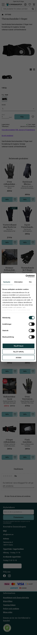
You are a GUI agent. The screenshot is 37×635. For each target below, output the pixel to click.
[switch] (32, 324)
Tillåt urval (18, 352)
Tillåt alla (18, 346)
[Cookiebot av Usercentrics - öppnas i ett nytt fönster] (26, 276)
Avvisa (18, 357)
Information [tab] (18, 282)
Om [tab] (30, 282)
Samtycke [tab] (6, 282)
